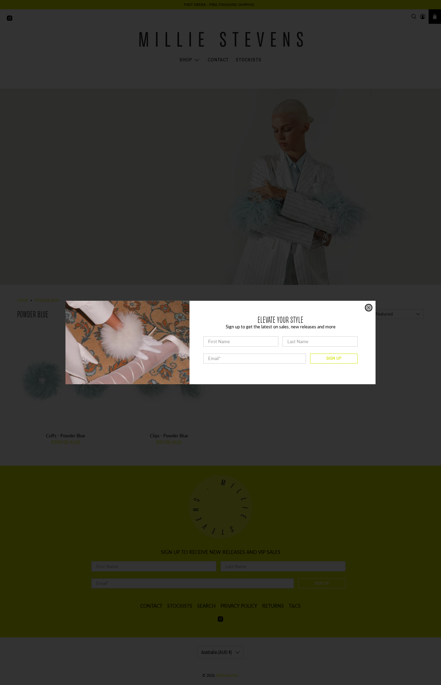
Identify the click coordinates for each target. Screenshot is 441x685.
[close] (368, 307)
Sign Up (333, 358)
